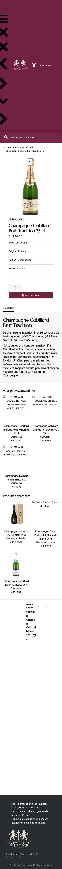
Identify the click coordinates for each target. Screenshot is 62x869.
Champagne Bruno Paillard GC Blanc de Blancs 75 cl (45, 534)
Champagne (16, 437)
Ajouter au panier (16, 443)
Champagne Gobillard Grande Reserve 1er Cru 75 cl (45, 429)
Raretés (22, 538)
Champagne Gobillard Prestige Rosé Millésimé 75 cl (16, 429)
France (52, 542)
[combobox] (31, 138)
